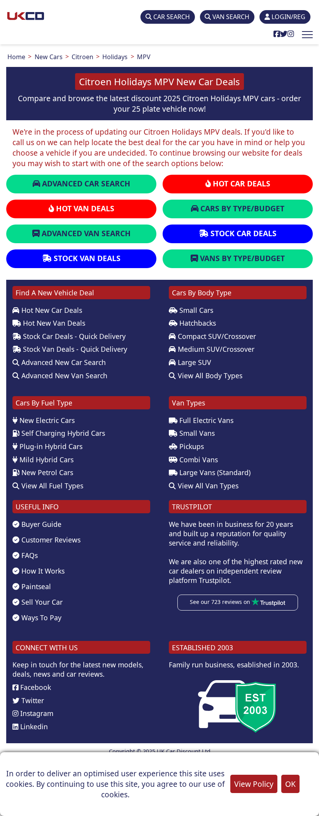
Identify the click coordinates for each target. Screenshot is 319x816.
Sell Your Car (41, 602)
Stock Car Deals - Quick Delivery (73, 336)
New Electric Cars (46, 420)
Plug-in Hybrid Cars (50, 446)
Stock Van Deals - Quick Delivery (74, 349)
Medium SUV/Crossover (215, 349)
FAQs (28, 555)
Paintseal (35, 586)
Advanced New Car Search (62, 362)
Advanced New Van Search (63, 375)
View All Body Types (209, 375)
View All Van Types (207, 485)
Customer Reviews (50, 539)
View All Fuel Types (51, 485)
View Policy (253, 784)
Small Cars (195, 310)
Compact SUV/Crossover (216, 336)
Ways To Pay (40, 617)
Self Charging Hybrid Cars (62, 433)
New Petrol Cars (46, 472)
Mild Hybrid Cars (46, 459)
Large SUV (193, 362)
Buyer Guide (40, 524)
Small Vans (196, 433)
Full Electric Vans (205, 420)
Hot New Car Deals (50, 310)
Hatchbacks (196, 323)
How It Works (42, 571)
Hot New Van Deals (53, 323)
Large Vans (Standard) (214, 472)
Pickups (190, 446)
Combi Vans (197, 459)
